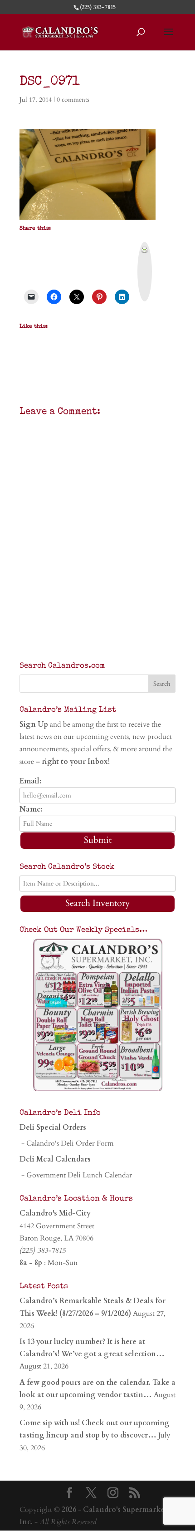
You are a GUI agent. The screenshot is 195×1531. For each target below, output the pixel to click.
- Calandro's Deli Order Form (67, 1143)
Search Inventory (97, 903)
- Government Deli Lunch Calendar (76, 1175)
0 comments (73, 99)
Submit (98, 840)
